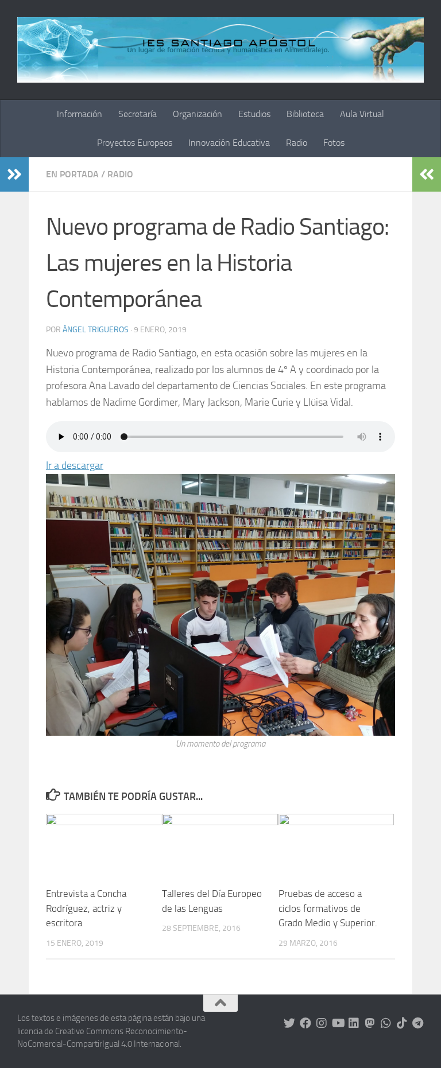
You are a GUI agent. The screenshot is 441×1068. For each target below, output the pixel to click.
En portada (72, 174)
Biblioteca (305, 113)
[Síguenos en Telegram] (418, 1023)
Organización (197, 113)
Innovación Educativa (229, 142)
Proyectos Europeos (134, 142)
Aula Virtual (362, 113)
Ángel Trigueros (96, 330)
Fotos (334, 142)
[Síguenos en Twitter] (289, 1023)
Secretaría (137, 113)
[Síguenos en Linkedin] (353, 1023)
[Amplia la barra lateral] (14, 174)
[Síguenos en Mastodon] (370, 1023)
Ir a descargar (74, 465)
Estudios (254, 113)
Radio (296, 142)
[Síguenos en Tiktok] (402, 1023)
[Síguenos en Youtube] (337, 1023)
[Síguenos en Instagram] (321, 1023)
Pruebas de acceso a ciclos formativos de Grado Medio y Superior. (327, 908)
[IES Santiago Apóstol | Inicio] (220, 50)
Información (79, 113)
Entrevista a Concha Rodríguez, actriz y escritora (86, 908)
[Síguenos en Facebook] (305, 1023)
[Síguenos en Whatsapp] (386, 1023)
